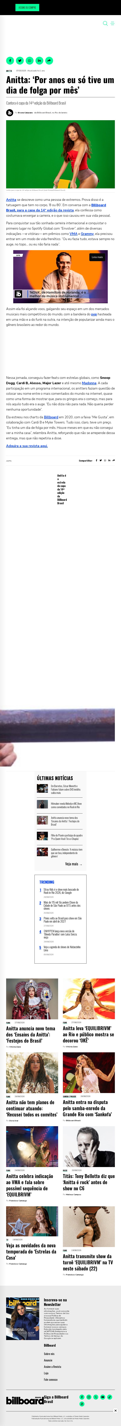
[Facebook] (81, 1397)
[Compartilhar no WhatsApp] (30, 61)
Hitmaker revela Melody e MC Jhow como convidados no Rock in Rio (66, 805)
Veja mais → (74, 863)
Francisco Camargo (18, 1200)
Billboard (51, 417)
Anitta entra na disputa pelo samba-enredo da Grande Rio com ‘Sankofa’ (87, 1108)
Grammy (87, 234)
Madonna (89, 383)
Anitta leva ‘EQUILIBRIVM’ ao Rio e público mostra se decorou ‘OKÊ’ (88, 1034)
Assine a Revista (52, 1367)
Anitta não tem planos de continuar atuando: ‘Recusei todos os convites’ (31, 1108)
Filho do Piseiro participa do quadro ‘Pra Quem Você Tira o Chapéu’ (67, 837)
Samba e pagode (69, 1096)
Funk (8, 1022)
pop (94, 314)
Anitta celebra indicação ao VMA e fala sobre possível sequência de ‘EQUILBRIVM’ (29, 1185)
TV (7, 1239)
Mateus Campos (73, 1194)
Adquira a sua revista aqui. (27, 446)
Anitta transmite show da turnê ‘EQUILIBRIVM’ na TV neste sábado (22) (88, 1262)
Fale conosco (51, 1379)
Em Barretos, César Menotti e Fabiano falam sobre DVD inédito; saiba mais (66, 789)
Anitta (9, 70)
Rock (65, 1170)
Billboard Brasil (73, 1120)
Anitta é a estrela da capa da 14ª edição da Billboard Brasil (62, 489)
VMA (74, 234)
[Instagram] (88, 1397)
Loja (46, 1373)
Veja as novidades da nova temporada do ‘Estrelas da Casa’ (31, 1251)
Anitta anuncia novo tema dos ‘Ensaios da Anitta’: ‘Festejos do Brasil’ (65, 821)
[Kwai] (81, 1404)
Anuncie (48, 1360)
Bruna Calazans (25, 112)
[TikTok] (109, 1397)
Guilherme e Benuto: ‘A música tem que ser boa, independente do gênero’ (66, 853)
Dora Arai (13, 1120)
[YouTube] (102, 1397)
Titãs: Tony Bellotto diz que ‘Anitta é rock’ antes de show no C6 (89, 1182)
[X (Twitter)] (95, 1397)
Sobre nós (49, 1354)
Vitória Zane (15, 1047)
